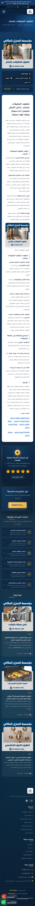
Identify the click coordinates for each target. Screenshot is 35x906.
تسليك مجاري (28, 815)
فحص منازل (28, 833)
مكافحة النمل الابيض (22, 432)
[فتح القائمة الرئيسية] (4, 12)
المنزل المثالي (27, 25)
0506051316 (26, 869)
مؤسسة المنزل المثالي (22, 898)
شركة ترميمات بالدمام (22, 421)
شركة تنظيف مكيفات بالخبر (20, 418)
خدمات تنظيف (28, 822)
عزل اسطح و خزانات (26, 829)
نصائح (19, 25)
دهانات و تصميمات (26, 826)
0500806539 (26, 873)
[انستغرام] (27, 801)
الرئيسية (29, 844)
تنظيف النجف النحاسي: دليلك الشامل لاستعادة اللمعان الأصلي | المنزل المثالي (18, 759)
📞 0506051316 (17, 505)
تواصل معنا (28, 851)
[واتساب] (31, 801)
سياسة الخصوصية (26, 858)
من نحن (30, 848)
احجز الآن (8, 3)
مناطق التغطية (27, 855)
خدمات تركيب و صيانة (26, 819)
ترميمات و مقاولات (27, 812)
